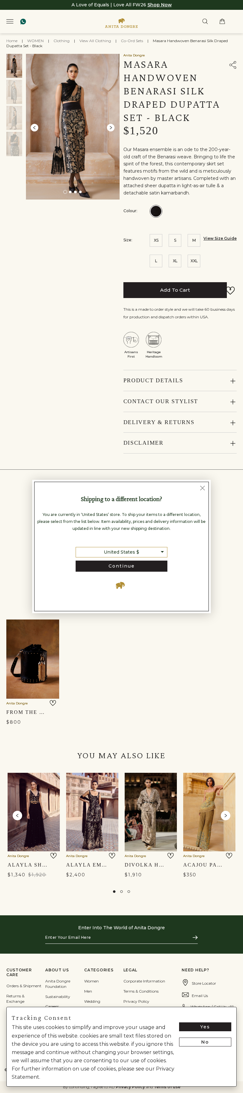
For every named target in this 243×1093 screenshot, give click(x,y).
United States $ (121, 552)
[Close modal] (202, 488)
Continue (122, 566)
